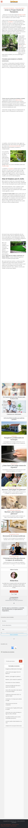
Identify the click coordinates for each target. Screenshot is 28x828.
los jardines (10, 21)
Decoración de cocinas (14, 534)
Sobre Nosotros (13, 826)
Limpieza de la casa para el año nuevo (14, 725)
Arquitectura (14, 436)
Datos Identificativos (7, 824)
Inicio (2, 824)
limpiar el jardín (22, 14)
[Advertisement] (14, 83)
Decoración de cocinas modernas (14, 536)
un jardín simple (5, 166)
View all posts (14, 591)
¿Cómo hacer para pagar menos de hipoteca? (14, 466)
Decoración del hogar (14, 556)
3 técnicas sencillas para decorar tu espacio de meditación (14, 559)
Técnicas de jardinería (19, 8)
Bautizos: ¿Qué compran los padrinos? (14, 513)
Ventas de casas (14, 463)
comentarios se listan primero (14, 600)
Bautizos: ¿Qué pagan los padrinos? (14, 490)
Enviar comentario (14, 634)
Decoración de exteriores (9, 8)
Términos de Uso (15, 824)
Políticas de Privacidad (5, 826)
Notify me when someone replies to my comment (14, 632)
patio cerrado (18, 100)
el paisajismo (11, 168)
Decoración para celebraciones (14, 510)
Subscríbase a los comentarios (8, 651)
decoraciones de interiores (15, 146)
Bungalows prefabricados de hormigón (14, 439)
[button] (15, 647)
